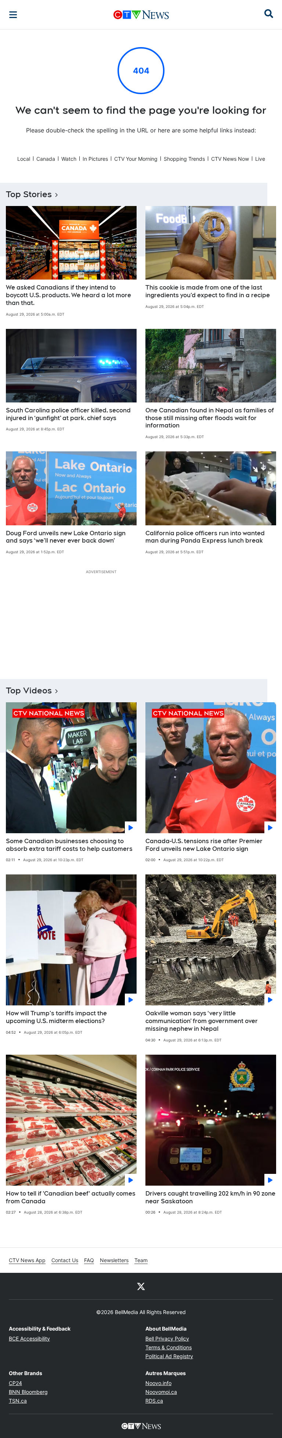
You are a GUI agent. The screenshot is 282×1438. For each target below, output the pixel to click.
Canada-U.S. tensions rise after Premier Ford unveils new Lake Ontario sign (204, 845)
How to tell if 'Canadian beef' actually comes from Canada (70, 1197)
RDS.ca (154, 1401)
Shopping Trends (184, 159)
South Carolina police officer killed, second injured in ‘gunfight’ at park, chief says (68, 414)
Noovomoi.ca (161, 1392)
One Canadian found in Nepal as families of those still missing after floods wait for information (209, 418)
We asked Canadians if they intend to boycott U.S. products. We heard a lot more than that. (68, 295)
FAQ (89, 1260)
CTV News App (27, 1260)
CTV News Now (230, 159)
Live (260, 159)
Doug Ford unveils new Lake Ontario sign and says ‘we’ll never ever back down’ (66, 537)
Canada (45, 159)
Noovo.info (158, 1383)
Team (141, 1260)
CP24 (15, 1383)
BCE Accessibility (29, 1338)
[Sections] (13, 14)
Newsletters (114, 1260)
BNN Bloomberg (28, 1392)
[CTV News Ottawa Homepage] (141, 14)
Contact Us (64, 1260)
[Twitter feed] (141, 1286)
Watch (68, 159)
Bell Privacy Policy (167, 1338)
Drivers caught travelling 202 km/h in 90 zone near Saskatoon (210, 1197)
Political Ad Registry (169, 1356)
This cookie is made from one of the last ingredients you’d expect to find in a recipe (207, 291)
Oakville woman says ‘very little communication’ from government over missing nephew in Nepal (201, 1021)
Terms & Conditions (168, 1347)
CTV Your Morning (136, 159)
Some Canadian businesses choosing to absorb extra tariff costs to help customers (69, 845)
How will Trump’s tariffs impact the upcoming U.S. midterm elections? (56, 1017)
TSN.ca (18, 1401)
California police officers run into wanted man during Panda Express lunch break (205, 537)
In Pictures (95, 159)
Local (23, 159)
